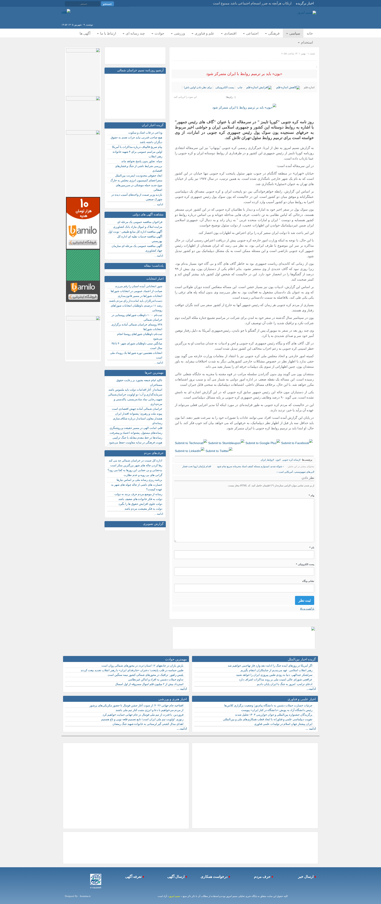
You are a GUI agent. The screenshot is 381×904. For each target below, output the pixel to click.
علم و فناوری (204, 33)
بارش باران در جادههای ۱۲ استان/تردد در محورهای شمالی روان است (142, 665)
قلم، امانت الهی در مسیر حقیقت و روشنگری (136, 428)
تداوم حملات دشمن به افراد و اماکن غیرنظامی (155, 679)
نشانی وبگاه (308, 581)
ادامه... (158, 255)
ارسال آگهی (175, 876)
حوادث (159, 33)
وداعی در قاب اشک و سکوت (145, 132)
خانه (310, 33)
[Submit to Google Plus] (262, 443)
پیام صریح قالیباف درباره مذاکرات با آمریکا (137, 147)
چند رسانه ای (135, 33)
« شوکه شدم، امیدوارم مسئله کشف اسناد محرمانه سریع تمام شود (250, 466)
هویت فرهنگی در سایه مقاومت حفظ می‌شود (135, 442)
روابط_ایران (267, 459)
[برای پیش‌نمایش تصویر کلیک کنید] (244, 107)
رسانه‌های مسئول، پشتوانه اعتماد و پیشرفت (136, 432)
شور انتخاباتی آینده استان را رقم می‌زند (138, 286)
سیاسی (294, 33)
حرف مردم (261, 876)
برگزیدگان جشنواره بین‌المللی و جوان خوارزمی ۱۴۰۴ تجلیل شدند (273, 714)
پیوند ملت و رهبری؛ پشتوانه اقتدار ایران (138, 413)
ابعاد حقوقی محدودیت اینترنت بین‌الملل (138, 175)
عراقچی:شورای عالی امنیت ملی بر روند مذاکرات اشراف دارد (275, 679)
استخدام (306, 42)
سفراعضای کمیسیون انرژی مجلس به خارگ (136, 180)
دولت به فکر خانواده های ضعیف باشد (140, 499)
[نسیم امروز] (306, 12)
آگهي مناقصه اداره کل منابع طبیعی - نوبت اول (135, 231)
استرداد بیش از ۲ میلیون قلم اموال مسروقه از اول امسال (149, 684)
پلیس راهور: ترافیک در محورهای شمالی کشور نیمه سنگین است (145, 674)
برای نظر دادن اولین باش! (198, 87)
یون (277, 459)
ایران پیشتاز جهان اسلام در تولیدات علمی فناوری (283, 724)
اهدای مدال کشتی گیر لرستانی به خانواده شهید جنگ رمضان (147, 724)
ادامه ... (158, 204)
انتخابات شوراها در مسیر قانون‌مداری (140, 296)
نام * (311, 547)
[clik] (66, 12)
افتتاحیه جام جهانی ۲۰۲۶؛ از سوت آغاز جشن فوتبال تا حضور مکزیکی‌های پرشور (136, 705)
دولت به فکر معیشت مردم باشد (143, 508)
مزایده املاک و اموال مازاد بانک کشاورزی (137, 226)
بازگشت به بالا (307, 608)
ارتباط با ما (107, 33)
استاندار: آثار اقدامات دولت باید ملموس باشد (135, 389)
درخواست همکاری (214, 876)
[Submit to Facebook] (297, 443)
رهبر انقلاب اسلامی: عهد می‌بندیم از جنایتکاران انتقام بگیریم (276, 670)
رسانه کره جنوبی (290, 459)
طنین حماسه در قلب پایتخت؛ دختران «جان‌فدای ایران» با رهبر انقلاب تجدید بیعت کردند (132, 670)
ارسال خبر (305, 876)
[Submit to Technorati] (191, 443)
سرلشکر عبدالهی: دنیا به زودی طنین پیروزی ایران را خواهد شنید (274, 674)
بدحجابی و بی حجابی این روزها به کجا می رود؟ (135, 470)
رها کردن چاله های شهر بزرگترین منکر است (136, 465)
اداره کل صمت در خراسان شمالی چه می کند (135, 460)
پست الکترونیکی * (305, 564)
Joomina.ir (85, 896)
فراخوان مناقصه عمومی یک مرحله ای (139, 222)
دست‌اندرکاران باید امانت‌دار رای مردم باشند (135, 300)
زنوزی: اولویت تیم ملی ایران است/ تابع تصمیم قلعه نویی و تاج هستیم (142, 719)
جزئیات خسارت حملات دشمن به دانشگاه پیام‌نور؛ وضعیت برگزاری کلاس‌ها (268, 705)
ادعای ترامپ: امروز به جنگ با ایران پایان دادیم (284, 684)
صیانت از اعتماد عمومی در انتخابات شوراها (136, 291)
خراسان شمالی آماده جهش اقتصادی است (137, 408)
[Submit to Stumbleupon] (226, 443)
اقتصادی (229, 33)
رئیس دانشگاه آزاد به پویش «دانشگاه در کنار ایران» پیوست (276, 710)
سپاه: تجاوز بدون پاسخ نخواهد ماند (141, 161)
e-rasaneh (95, 887)
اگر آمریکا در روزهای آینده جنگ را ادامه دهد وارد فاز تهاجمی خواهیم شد (270, 665)
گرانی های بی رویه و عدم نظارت (143, 475)
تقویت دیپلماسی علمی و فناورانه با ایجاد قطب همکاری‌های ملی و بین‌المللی (267, 719)
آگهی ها (85, 33)
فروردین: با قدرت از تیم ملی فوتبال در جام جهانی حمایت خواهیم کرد (143, 714)
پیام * (311, 495)
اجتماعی (251, 33)
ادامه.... (182, 728)
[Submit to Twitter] (218, 450)
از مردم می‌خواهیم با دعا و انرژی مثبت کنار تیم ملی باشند (149, 710)
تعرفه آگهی (133, 876)
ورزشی (179, 33)
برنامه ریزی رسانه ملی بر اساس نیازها (139, 479)
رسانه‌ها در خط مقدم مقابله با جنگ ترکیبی (137, 437)
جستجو (107, 4)
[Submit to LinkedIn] (189, 450)
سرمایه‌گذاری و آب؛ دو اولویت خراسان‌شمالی (135, 394)
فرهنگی (273, 33)
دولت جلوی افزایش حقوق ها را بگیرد (140, 503)
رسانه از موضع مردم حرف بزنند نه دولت (138, 494)
